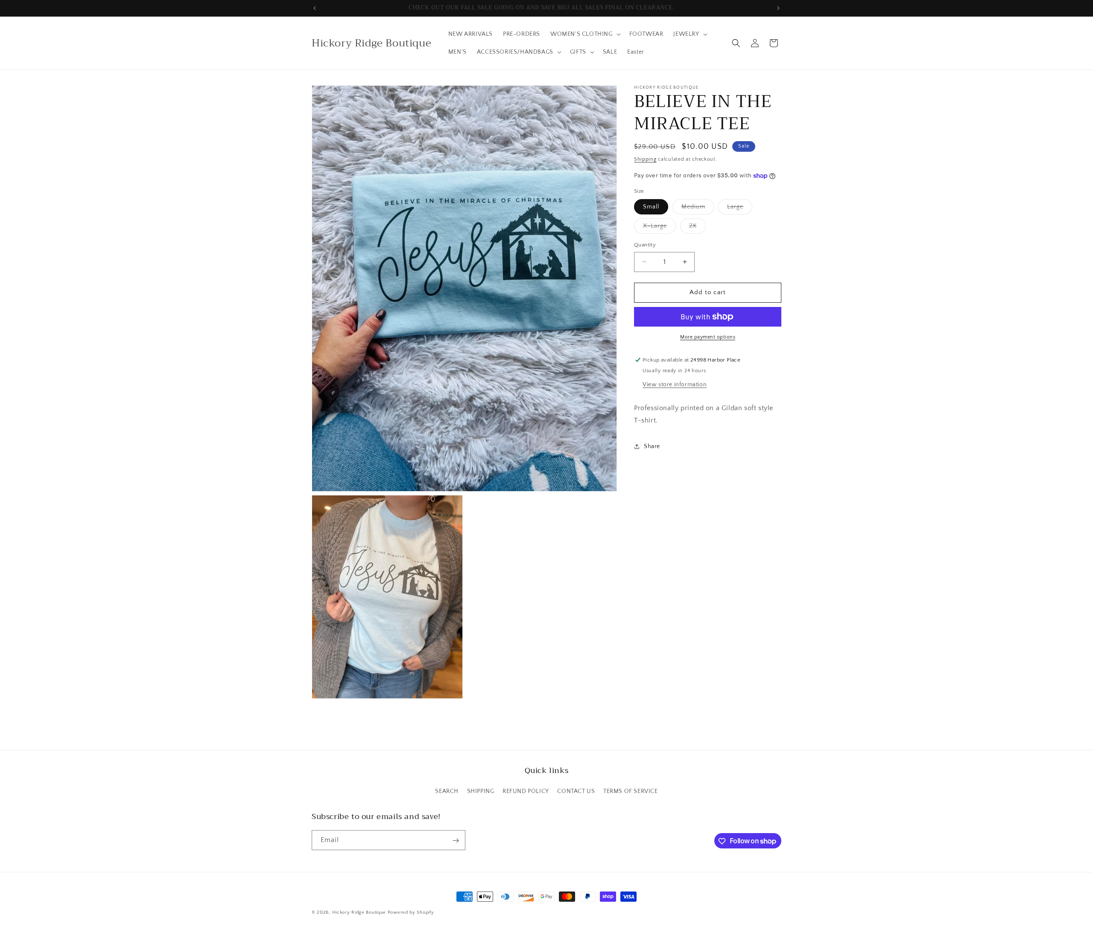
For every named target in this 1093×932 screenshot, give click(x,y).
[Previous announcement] (314, 8)
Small (651, 206)
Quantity (645, 245)
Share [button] (652, 446)
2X (697, 228)
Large (739, 208)
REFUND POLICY (526, 791)
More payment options (707, 337)
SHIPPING (480, 791)
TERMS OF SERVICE (630, 791)
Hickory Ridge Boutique (360, 912)
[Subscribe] (455, 841)
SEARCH (447, 791)
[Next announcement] (778, 8)
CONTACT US (576, 791)
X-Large (659, 228)
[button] (584, 34)
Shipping (645, 159)
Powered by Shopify (411, 912)
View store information (675, 384)
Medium (697, 208)
